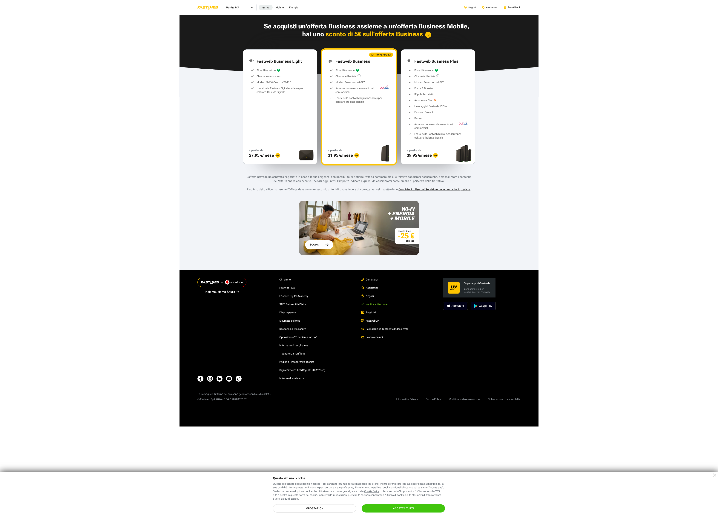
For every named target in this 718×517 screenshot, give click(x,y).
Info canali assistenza (291, 378)
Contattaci (372, 279)
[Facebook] (200, 379)
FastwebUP (372, 320)
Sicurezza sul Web (289, 320)
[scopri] (277, 155)
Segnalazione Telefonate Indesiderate (387, 328)
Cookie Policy (433, 399)
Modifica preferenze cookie (464, 399)
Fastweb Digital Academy (293, 295)
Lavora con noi (374, 337)
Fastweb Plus (287, 287)
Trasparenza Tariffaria (292, 353)
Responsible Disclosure (292, 328)
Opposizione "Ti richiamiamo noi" (298, 337)
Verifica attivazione (376, 304)
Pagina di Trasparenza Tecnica (296, 361)
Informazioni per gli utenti (293, 345)
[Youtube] (229, 379)
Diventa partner (288, 312)
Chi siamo (285, 279)
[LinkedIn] (220, 379)
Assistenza (372, 287)
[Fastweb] (210, 7)
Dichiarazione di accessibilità (504, 399)
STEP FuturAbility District (293, 304)
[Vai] (428, 35)
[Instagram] (210, 379)
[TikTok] (239, 379)
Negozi (370, 295)
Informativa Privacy (407, 399)
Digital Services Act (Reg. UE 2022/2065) (302, 370)
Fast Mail (371, 312)
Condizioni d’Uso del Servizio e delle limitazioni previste (434, 189)
